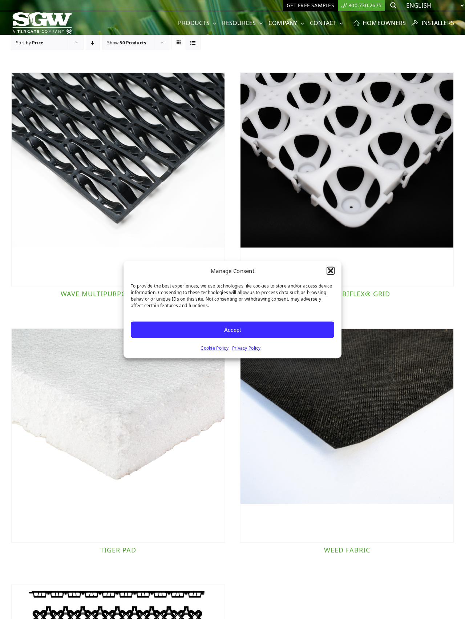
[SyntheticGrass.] (42, 14)
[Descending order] (93, 42)
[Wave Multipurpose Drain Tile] (118, 179)
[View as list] (193, 43)
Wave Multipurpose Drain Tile (118, 293)
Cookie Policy (215, 348)
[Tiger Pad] (118, 435)
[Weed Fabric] (347, 435)
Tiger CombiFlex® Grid (347, 293)
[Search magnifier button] (393, 5)
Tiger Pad (118, 550)
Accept (232, 329)
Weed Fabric (347, 550)
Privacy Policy (246, 348)
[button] (330, 270)
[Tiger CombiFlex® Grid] (347, 179)
